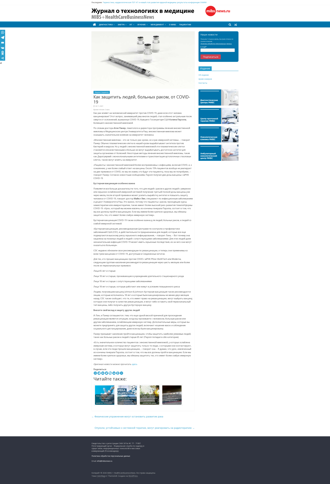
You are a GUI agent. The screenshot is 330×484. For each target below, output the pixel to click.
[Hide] (1, 63)
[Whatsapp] (95, 373)
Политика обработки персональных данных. (216, 44)
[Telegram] (99, 373)
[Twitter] (106, 373)
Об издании (204, 75)
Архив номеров (205, 79)
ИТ (131, 24)
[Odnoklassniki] (117, 373)
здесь (134, 364)
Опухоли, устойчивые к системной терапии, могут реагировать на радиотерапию (145, 427)
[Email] (102, 373)
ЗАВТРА (121, 24)
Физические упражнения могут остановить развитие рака (127, 416)
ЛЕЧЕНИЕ (141, 24)
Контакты (203, 83)
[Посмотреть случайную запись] (235, 24)
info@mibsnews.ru (104, 461)
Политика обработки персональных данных (111, 456)
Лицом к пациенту (102, 92)
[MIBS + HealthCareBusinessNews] (94, 24)
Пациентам (185, 24)
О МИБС (172, 24)
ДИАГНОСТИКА (106, 24)
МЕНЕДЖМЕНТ (157, 24)
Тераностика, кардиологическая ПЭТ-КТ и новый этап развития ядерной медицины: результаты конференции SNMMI (155, 2)
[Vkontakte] (114, 373)
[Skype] (110, 373)
